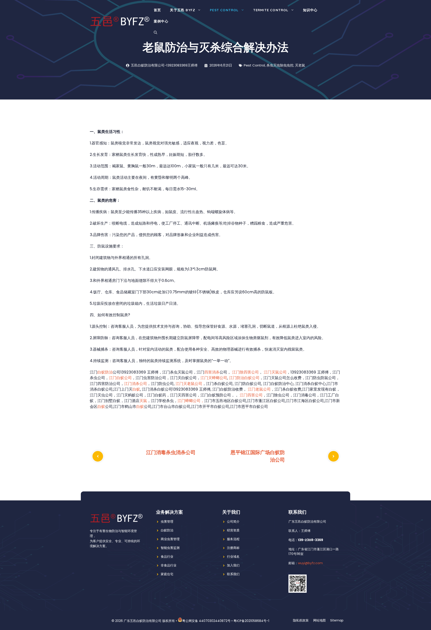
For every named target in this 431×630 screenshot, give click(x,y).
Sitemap (336, 620)
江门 (233, 377)
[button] (155, 32)
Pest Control (224, 10)
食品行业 (167, 556)
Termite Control (270, 10)
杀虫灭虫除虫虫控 (279, 65)
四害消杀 (212, 372)
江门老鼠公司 (259, 389)
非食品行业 (168, 565)
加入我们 (233, 565)
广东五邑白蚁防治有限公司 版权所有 (149, 621)
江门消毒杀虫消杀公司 (171, 452)
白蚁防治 (105, 372)
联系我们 (233, 574)
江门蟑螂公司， (191, 400)
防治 (240, 377)
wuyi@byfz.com (310, 563)
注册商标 (233, 548)
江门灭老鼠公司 (189, 383)
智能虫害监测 (170, 548)
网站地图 (319, 620)
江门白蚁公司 (120, 377)
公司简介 (233, 521)
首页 (157, 10)
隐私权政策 (301, 620)
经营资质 (233, 530)
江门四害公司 (251, 395)
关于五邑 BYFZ (182, 10)
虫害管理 (167, 521)
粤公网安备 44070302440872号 (206, 621)
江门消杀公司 (135, 383)
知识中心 (310, 10)
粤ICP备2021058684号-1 (251, 621)
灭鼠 (143, 400)
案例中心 (161, 21)
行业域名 (233, 556)
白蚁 (136, 389)
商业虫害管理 (170, 539)
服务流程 (233, 539)
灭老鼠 (300, 65)
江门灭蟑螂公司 (213, 377)
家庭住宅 (167, 574)
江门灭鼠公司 (275, 372)
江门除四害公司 (245, 372)
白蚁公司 (251, 377)
